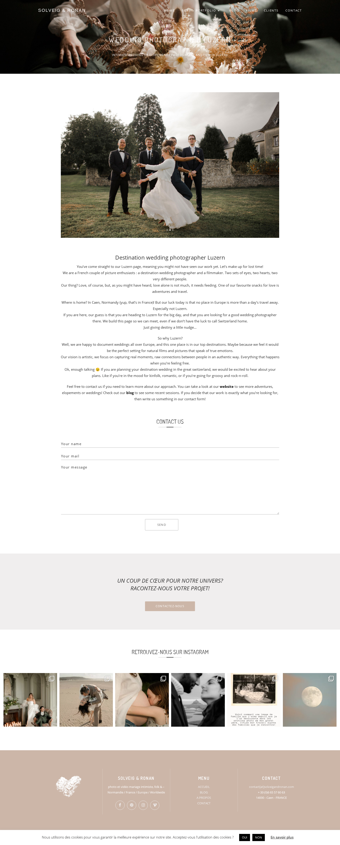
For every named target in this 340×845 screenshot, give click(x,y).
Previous (74, 98)
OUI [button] (244, 837)
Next (275, 98)
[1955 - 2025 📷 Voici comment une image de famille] (254, 700)
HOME (169, 10)
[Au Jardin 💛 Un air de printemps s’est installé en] (142, 700)
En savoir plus (282, 837)
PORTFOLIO (206, 10)
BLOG (234, 10)
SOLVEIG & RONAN (62, 10)
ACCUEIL (204, 787)
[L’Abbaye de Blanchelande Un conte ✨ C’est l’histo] (30, 700)
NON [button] (258, 837)
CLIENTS (271, 10)
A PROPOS (204, 798)
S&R (185, 10)
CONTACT (293, 10)
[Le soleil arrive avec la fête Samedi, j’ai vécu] (86, 700)
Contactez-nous (170, 606)
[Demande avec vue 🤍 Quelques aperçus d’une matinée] (198, 700)
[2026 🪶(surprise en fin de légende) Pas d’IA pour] (310, 700)
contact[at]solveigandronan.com (271, 787)
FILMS (251, 10)
